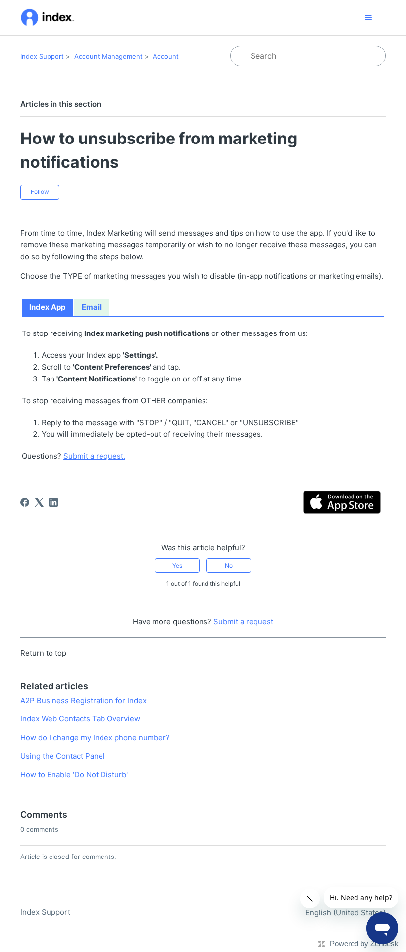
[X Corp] (39, 502)
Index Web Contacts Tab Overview (80, 718)
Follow (40, 191)
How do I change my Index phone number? (95, 737)
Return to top (43, 653)
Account (166, 56)
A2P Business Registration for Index (83, 700)
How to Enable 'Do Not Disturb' (74, 774)
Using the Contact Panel (62, 756)
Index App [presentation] (47, 307)
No (229, 565)
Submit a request (243, 621)
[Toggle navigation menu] (368, 17)
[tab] (47, 308)
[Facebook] (24, 502)
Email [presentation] (92, 307)
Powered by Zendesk (364, 943)
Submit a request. (94, 456)
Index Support (42, 56)
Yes (177, 565)
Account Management (108, 56)
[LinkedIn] (53, 502)
